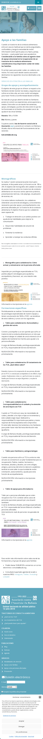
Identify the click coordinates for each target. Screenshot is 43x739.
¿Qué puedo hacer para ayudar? (15, 623)
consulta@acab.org (15, 2)
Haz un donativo (9, 635)
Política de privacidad (21, 736)
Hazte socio (8, 632)
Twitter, (26, 574)
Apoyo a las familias (11, 665)
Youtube (33, 574)
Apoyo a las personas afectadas (15, 668)
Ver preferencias (21, 732)
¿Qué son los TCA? (10, 617)
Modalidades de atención (12, 662)
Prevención (8, 671)
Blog (5, 647)
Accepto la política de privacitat (14, 692)
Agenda (6, 653)
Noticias (7, 650)
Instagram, (19, 574)
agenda (29, 304)
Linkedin (6, 577)
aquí (12, 126)
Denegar (21, 726)
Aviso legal (31, 736)
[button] (40, 697)
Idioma (4, 687)
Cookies (11, 736)
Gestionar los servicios (9, 715)
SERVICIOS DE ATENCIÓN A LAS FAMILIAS (17, 81)
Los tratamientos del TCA (13, 620)
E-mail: (4, 682)
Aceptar (21, 721)
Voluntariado (8, 638)
